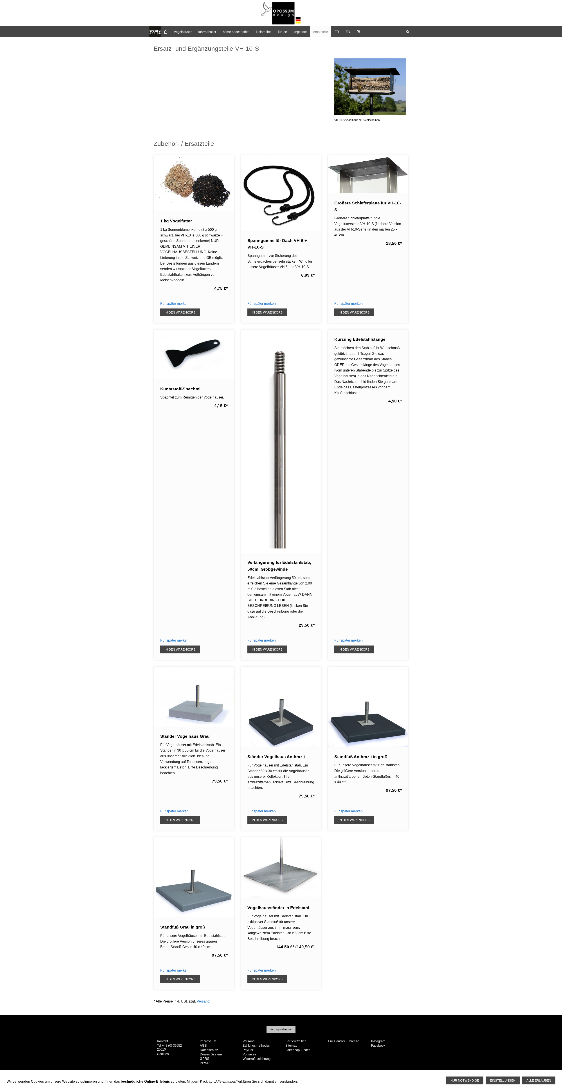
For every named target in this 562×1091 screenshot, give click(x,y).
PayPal (248, 1050)
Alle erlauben (538, 1080)
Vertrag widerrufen (281, 1029)
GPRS (204, 1058)
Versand (203, 1001)
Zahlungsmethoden (256, 1045)
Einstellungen (502, 1080)
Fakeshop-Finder (297, 1050)
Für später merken (174, 303)
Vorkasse (249, 1054)
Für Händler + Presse (343, 1041)
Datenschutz (209, 1050)
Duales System (211, 1054)
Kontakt (162, 1041)
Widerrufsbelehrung (256, 1058)
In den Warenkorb (180, 312)
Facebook (378, 1045)
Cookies (163, 1054)
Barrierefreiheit (295, 1041)
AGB (203, 1045)
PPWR (205, 1063)
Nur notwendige (464, 1080)
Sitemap (291, 1045)
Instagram (378, 1041)
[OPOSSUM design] (166, 31)
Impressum (208, 1041)
